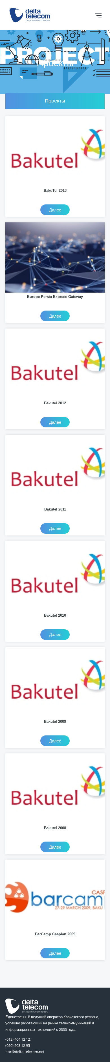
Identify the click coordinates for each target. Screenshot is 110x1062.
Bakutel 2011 (55, 509)
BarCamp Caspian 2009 (55, 934)
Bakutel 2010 (55, 615)
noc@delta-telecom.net (25, 1051)
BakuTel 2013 (55, 190)
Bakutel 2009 (55, 721)
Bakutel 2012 (55, 403)
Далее (55, 210)
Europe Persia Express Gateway (55, 297)
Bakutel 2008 (55, 828)
